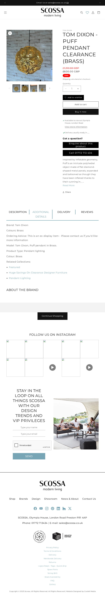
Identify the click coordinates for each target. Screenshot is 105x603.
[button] (5, 12)
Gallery (52, 584)
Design (36, 498)
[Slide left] (9, 88)
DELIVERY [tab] (63, 212)
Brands (23, 498)
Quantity (67, 84)
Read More (69, 185)
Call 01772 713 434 (80, 152)
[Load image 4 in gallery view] (42, 88)
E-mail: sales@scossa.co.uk (66, 523)
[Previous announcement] (5, 3)
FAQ (52, 581)
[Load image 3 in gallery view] (33, 88)
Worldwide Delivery (52, 558)
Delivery (52, 555)
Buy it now (80, 112)
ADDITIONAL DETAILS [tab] (41, 214)
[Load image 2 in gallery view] (25, 88)
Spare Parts (52, 569)
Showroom (50, 498)
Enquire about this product (81, 145)
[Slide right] (49, 88)
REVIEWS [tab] (87, 212)
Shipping (66, 79)
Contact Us (89, 498)
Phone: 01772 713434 (35, 523)
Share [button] (68, 192)
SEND (29, 456)
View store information (76, 127)
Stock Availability (52, 577)
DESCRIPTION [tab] (18, 212)
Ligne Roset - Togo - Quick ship (53, 566)
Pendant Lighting (20, 278)
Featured (14, 267)
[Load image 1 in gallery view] (16, 88)
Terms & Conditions (52, 551)
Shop (12, 498)
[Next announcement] (100, 3)
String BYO (52, 573)
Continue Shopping (52, 316)
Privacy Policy (52, 547)
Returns (52, 562)
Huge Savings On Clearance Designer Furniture (38, 272)
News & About (69, 498)
